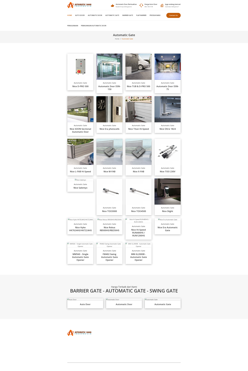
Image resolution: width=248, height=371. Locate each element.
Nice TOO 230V (167, 171)
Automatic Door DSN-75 (167, 88)
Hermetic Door (72, 345)
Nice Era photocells (109, 128)
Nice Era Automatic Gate (168, 229)
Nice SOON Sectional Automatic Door (80, 130)
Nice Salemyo (80, 187)
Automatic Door (95, 15)
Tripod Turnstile (73, 348)
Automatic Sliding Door (171, 7)
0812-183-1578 (149, 7)
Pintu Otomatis (72, 350)
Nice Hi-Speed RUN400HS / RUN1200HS (138, 232)
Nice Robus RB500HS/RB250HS (109, 229)
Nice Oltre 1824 (168, 128)
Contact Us (173, 15)
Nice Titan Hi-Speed (138, 128)
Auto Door (80, 15)
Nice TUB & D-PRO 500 (138, 86)
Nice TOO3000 (109, 211)
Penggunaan (72, 26)
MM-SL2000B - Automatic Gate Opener (138, 257)
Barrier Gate (127, 15)
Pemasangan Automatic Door (93, 26)
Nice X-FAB (138, 171)
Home (69, 15)
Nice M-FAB (109, 171)
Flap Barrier (141, 15)
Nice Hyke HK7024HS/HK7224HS (80, 229)
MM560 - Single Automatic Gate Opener (80, 257)
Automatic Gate (112, 15)
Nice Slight (167, 211)
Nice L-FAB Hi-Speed (80, 171)
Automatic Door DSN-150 (109, 88)
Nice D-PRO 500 (80, 86)
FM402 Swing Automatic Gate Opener (109, 257)
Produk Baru (155, 15)
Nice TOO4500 (138, 211)
